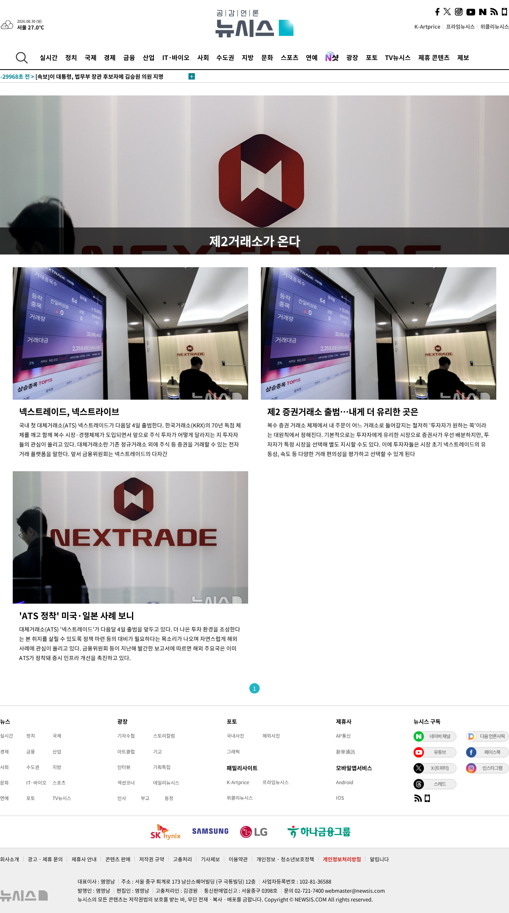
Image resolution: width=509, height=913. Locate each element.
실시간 (49, 57)
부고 (145, 798)
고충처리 (182, 859)
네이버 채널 (439, 736)
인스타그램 (492, 767)
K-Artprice (427, 26)
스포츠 (290, 57)
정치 (71, 57)
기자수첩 (126, 735)
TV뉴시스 (398, 57)
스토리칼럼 (164, 735)
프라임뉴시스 (460, 26)
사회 (203, 57)
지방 (248, 57)
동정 (169, 798)
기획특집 (162, 767)
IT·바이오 (176, 57)
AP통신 (343, 735)
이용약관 (238, 859)
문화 (267, 57)
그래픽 (233, 751)
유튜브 (440, 752)
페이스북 (492, 752)
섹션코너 (126, 782)
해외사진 (271, 735)
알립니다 (379, 859)
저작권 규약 (151, 859)
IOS (340, 797)
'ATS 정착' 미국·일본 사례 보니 (76, 615)
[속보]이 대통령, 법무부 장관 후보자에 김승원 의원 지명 (81, 76)
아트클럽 (126, 751)
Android (344, 782)
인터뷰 (123, 767)
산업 (149, 57)
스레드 (440, 783)
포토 (372, 57)
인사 (121, 798)
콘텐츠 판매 (117, 859)
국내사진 (235, 735)
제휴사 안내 (84, 859)
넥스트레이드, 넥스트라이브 (69, 411)
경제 (110, 57)
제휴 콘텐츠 (434, 57)
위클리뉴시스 (494, 26)
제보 (463, 57)
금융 (129, 57)
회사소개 (9, 859)
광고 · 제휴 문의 (45, 859)
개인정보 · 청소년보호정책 (285, 859)
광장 (352, 57)
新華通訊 (345, 751)
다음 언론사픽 (492, 736)
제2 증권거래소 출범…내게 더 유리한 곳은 (342, 411)
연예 (312, 57)
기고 (157, 751)
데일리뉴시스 (166, 782)
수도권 (225, 57)
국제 (91, 57)
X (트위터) (440, 767)
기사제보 (210, 859)
